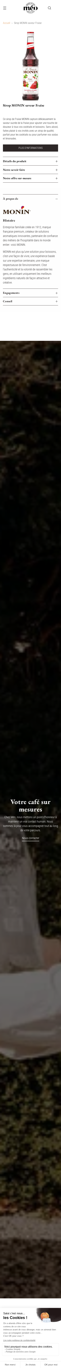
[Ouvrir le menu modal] (4, 8)
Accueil (6, 23)
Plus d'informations (31, 147)
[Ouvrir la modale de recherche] (49, 8)
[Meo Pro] (30, 8)
